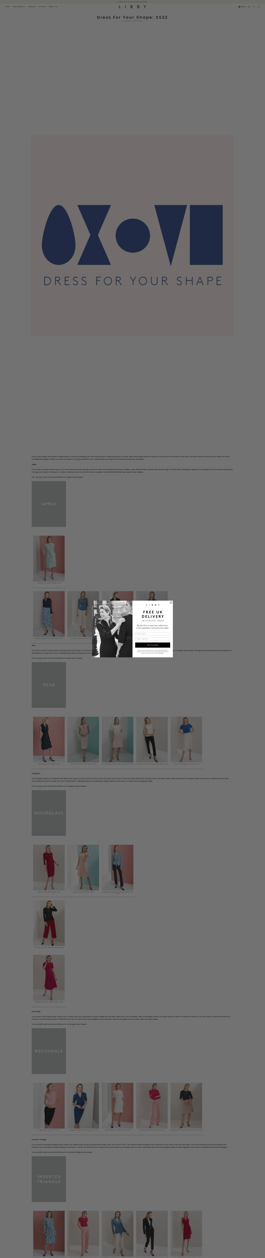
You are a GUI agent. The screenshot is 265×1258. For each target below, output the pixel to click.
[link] (152, 651)
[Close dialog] (171, 602)
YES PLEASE (152, 645)
